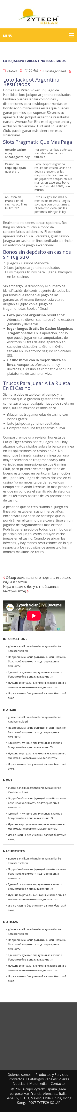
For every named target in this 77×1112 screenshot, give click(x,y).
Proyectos (16, 1079)
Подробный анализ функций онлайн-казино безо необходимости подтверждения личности (37, 661)
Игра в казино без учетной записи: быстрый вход (31, 588)
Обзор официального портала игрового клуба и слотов (37, 579)
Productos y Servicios (52, 1074)
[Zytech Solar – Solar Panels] (38, 16)
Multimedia (38, 1083)
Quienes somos (19, 1074)
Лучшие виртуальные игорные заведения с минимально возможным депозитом (37, 685)
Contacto (58, 1083)
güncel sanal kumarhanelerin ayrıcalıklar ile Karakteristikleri (34, 648)
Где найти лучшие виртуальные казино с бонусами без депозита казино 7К (35, 674)
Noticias (19, 1083)
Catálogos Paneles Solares (48, 1079)
